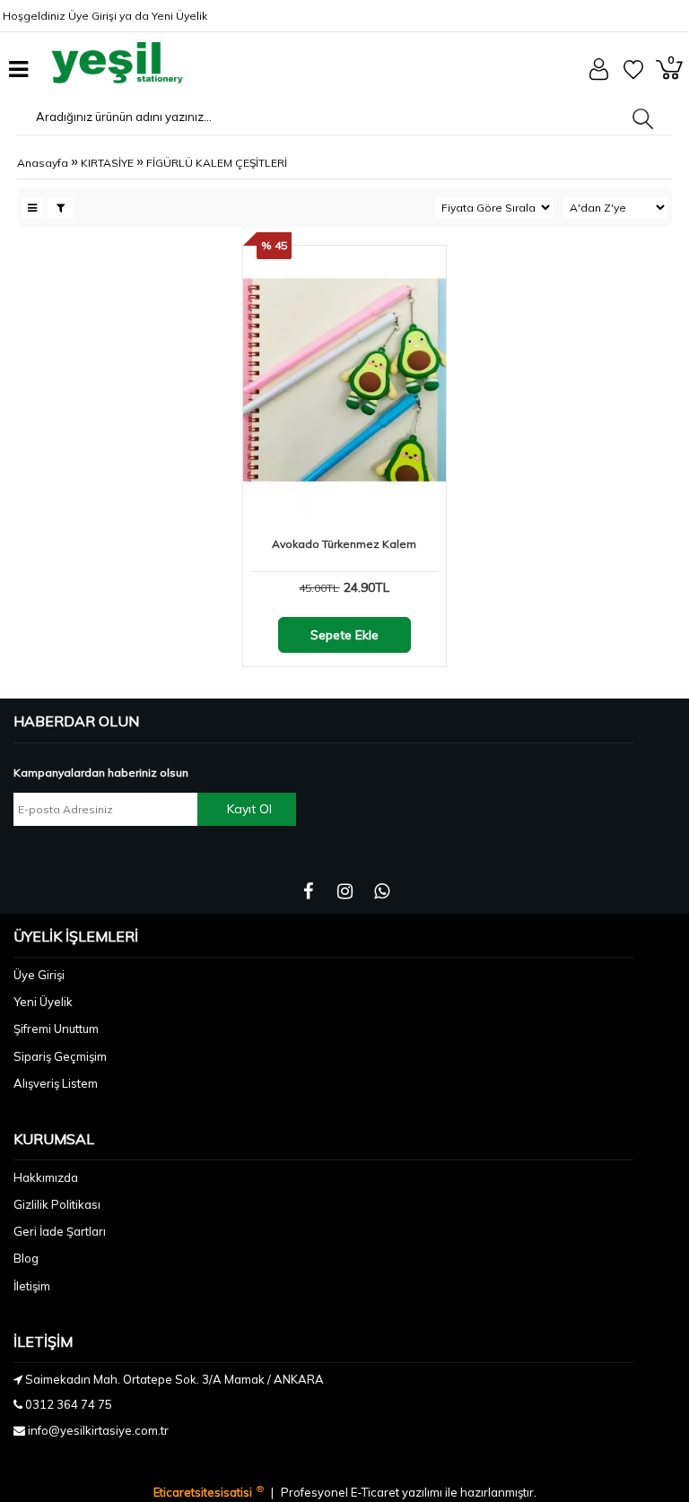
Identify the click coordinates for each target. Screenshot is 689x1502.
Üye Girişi (92, 15)
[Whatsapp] (382, 891)
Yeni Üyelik (179, 15)
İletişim (31, 1286)
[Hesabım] (598, 76)
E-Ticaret (376, 1492)
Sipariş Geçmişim (60, 1056)
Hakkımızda (45, 1177)
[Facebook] (308, 891)
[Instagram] (345, 891)
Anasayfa (42, 162)
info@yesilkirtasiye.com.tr (98, 1430)
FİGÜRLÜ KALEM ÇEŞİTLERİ (216, 162)
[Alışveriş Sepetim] (669, 75)
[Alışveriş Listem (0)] (633, 75)
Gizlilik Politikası (56, 1204)
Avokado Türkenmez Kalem (344, 544)
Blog (26, 1258)
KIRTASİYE (107, 162)
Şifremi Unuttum (56, 1028)
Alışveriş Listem (55, 1083)
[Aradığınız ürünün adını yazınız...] (643, 119)
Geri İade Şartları (59, 1231)
